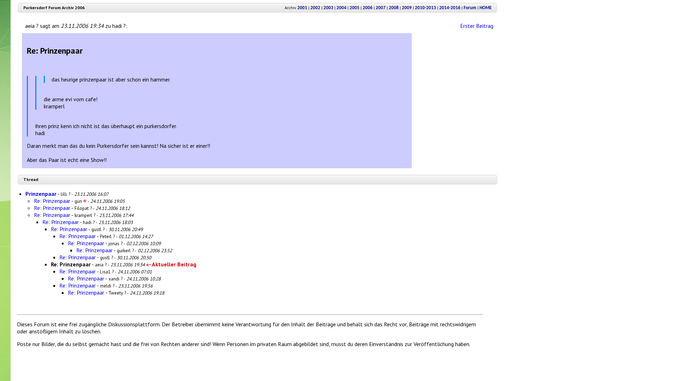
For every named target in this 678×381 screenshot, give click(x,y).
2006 (368, 8)
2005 (354, 8)
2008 (394, 8)
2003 (328, 8)
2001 (302, 8)
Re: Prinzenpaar (52, 200)
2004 (341, 8)
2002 (315, 8)
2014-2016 (449, 8)
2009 (407, 8)
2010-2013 (425, 8)
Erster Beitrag (476, 25)
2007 (381, 8)
